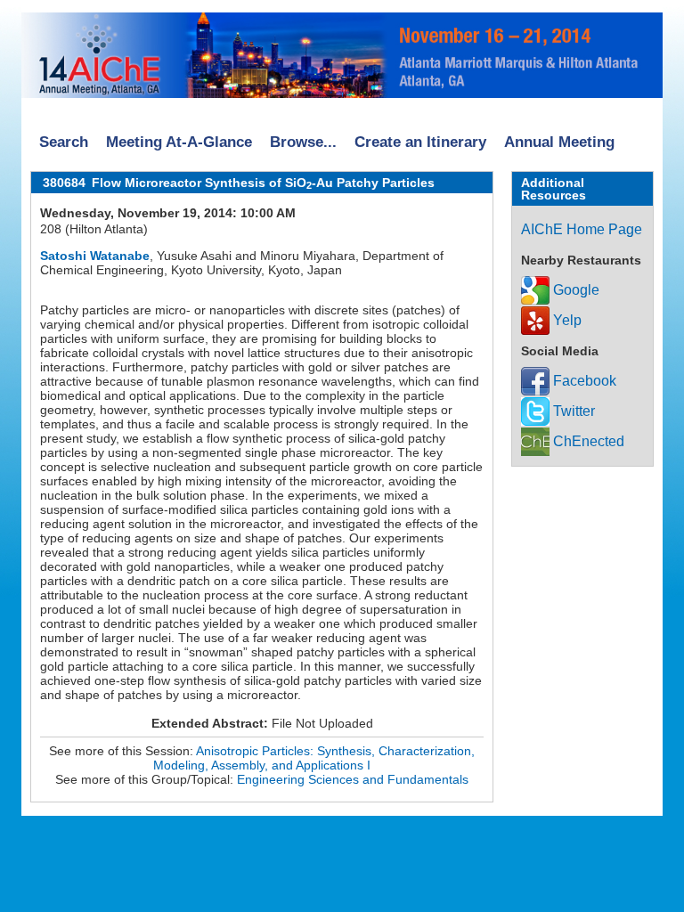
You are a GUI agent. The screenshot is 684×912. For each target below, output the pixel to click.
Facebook (583, 380)
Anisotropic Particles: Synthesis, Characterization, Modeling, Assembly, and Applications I (314, 758)
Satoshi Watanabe (95, 255)
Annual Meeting (559, 142)
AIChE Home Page (581, 229)
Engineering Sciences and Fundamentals (352, 779)
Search (63, 142)
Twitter (572, 411)
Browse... (303, 142)
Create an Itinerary (420, 142)
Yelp (566, 320)
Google (574, 289)
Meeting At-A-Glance (179, 142)
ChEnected (587, 441)
